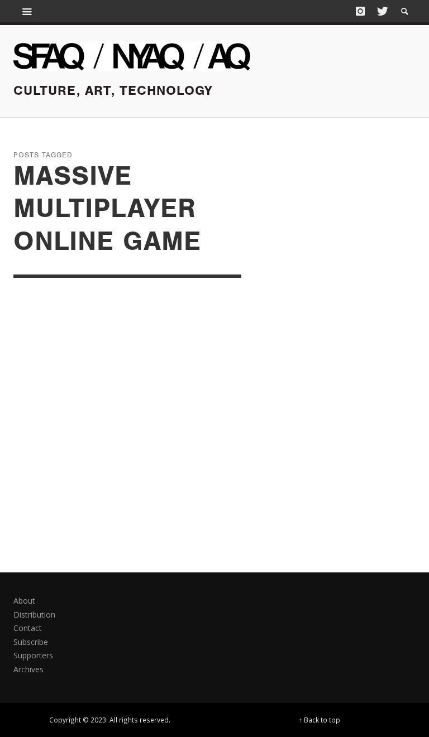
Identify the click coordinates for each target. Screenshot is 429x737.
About (24, 600)
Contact (27, 628)
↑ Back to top (319, 719)
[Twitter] (381, 11)
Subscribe (30, 642)
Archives (28, 669)
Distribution (34, 614)
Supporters (33, 655)
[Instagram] (360, 11)
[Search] (27, 11)
